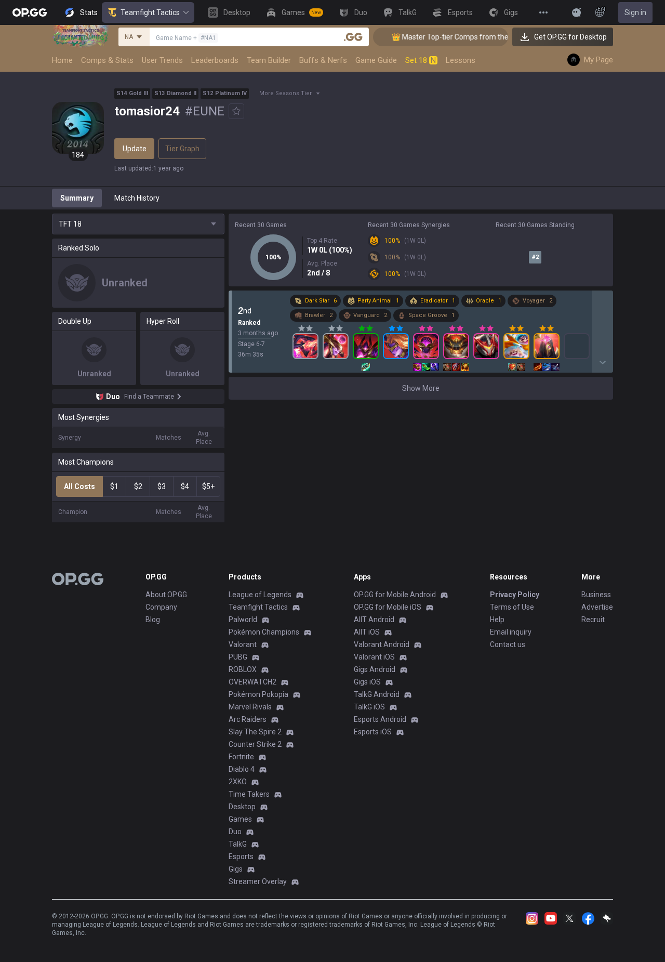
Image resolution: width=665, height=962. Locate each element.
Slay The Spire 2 (255, 732)
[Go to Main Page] (29, 12)
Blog (152, 619)
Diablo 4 (242, 769)
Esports (241, 856)
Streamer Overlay (258, 881)
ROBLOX (243, 669)
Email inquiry (510, 632)
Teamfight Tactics (150, 12)
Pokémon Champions (264, 632)
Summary (77, 198)
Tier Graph (182, 148)
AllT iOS (367, 632)
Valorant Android (381, 644)
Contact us (507, 644)
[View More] (543, 12)
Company (161, 607)
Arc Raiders (248, 719)
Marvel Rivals (250, 707)
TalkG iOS (369, 707)
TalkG (238, 844)
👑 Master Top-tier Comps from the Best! (449, 37)
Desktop (242, 806)
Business (596, 594)
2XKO (238, 781)
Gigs (236, 869)
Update (135, 148)
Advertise (597, 607)
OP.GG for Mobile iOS (387, 607)
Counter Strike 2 (255, 744)
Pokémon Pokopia (258, 694)
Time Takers (249, 794)
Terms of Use (512, 607)
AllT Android (374, 619)
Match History (136, 198)
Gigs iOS (367, 682)
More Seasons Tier (285, 93)
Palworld (243, 619)
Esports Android (380, 719)
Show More (421, 388)
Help (497, 619)
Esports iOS (373, 732)
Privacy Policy (514, 594)
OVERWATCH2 (252, 682)
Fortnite (241, 757)
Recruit (593, 619)
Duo (235, 831)
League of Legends (260, 594)
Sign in (635, 12)
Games (240, 819)
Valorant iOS (374, 657)
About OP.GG (166, 594)
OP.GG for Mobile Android (395, 594)
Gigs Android (374, 669)
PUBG (238, 657)
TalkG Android (377, 694)
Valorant (243, 644)
